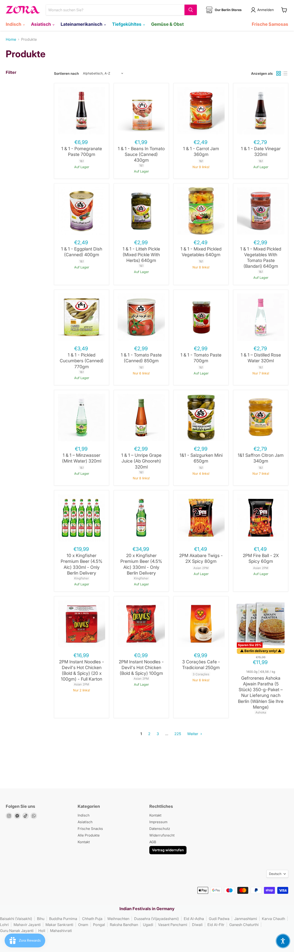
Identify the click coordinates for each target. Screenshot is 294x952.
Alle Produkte (89, 835)
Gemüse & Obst (167, 24)
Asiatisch (41, 24)
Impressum (158, 822)
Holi (41, 930)
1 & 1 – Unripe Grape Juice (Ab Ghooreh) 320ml (141, 460)
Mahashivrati (61, 930)
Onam (83, 924)
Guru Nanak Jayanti (17, 930)
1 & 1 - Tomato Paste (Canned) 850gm (141, 357)
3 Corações (201, 674)
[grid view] (278, 73)
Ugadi (148, 924)
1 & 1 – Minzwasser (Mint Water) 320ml (81, 458)
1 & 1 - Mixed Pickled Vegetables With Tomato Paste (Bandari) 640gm (260, 257)
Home (11, 39)
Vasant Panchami (172, 924)
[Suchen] (190, 10)
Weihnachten (118, 918)
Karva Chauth (273, 918)
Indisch (14, 24)
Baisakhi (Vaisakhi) (16, 918)
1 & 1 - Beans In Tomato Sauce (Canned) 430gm (141, 154)
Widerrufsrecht (162, 835)
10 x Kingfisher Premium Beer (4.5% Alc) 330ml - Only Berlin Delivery (81, 564)
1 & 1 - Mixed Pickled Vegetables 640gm (201, 251)
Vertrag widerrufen (168, 850)
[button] (283, 941)
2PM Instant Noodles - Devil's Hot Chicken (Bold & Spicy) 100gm (141, 667)
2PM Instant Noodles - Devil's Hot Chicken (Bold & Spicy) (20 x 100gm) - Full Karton (81, 670)
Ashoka (260, 712)
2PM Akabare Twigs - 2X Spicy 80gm (201, 558)
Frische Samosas (270, 24)
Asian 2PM (201, 568)
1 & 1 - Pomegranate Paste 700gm (81, 151)
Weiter (193, 733)
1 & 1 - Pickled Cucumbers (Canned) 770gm (82, 360)
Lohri (4, 924)
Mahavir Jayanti (27, 924)
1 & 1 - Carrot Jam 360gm (201, 151)
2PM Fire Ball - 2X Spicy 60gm (261, 558)
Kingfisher (81, 578)
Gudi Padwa (219, 918)
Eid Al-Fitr (215, 924)
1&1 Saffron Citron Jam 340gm (261, 458)
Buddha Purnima (63, 918)
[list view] (285, 73)
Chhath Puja (92, 918)
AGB (152, 842)
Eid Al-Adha (194, 918)
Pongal (99, 924)
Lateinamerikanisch (82, 24)
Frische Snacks (90, 828)
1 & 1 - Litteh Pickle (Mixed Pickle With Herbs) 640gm (141, 254)
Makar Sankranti (59, 924)
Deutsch (275, 874)
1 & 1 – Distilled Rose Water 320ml (261, 357)
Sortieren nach (66, 73)
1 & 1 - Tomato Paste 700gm (201, 357)
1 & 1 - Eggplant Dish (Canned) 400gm (81, 251)
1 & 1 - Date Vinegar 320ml (261, 151)
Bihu (40, 918)
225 (177, 733)
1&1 (81, 161)
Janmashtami (245, 918)
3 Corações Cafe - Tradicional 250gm (201, 664)
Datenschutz (159, 828)
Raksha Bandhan (124, 924)
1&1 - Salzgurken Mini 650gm (201, 458)
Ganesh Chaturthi (244, 924)
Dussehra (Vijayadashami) (156, 918)
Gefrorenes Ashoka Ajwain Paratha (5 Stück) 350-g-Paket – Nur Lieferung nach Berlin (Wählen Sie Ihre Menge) (260, 692)
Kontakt (84, 842)
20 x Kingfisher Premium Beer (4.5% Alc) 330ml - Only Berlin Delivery (141, 564)
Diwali (197, 924)
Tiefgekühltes (127, 24)
